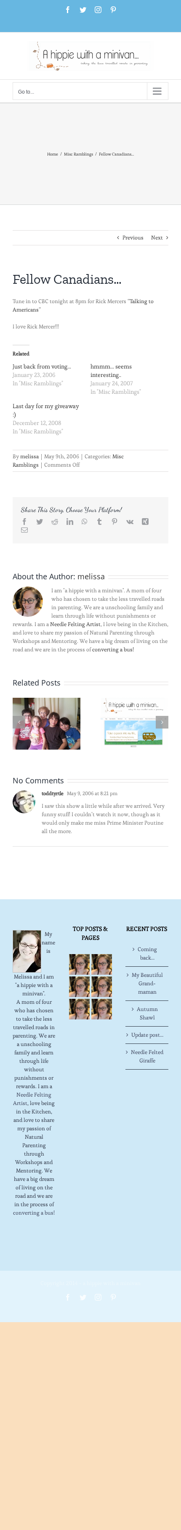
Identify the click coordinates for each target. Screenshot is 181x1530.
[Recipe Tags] (101, 964)
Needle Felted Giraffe (147, 1056)
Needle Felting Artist (75, 624)
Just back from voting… (42, 366)
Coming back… (147, 953)
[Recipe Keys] (79, 964)
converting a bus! (113, 649)
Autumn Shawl (147, 1013)
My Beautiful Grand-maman (147, 983)
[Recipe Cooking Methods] (79, 1009)
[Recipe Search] (101, 1009)
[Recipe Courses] (101, 986)
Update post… (147, 1034)
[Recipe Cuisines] (79, 986)
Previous (133, 237)
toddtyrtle (53, 793)
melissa (29, 456)
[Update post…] (46, 722)
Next (157, 237)
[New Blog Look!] (134, 722)
